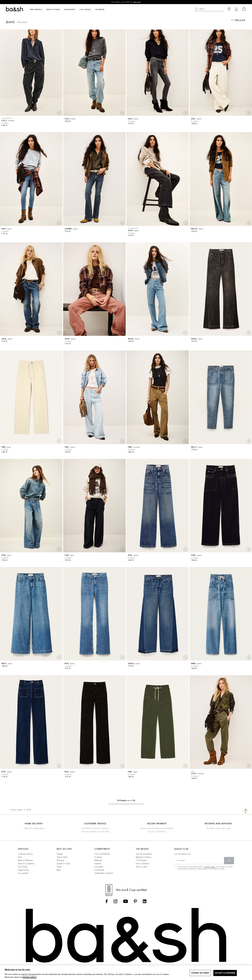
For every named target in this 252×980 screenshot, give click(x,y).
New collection (142, 863)
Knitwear (60, 860)
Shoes (59, 867)
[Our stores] (229, 9)
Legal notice (23, 870)
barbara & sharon (143, 857)
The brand (99, 9)
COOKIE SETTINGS (200, 973)
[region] (126, 972)
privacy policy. (29, 977)
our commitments (102, 854)
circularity (98, 867)
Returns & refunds (25, 860)
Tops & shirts (62, 857)
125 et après (141, 860)
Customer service (25, 854)
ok (229, 860)
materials (98, 860)
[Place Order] (244, 9)
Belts (59, 870)
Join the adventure (144, 854)
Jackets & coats (63, 863)
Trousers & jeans (16, 810)
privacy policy (210, 867)
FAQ (20, 857)
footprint (98, 857)
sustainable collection (103, 873)
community (99, 870)
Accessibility (23, 873)
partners (97, 863)
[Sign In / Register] (236, 9)
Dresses (60, 854)
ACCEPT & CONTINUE (225, 973)
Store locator (141, 867)
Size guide (22, 867)
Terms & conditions (26, 863)
